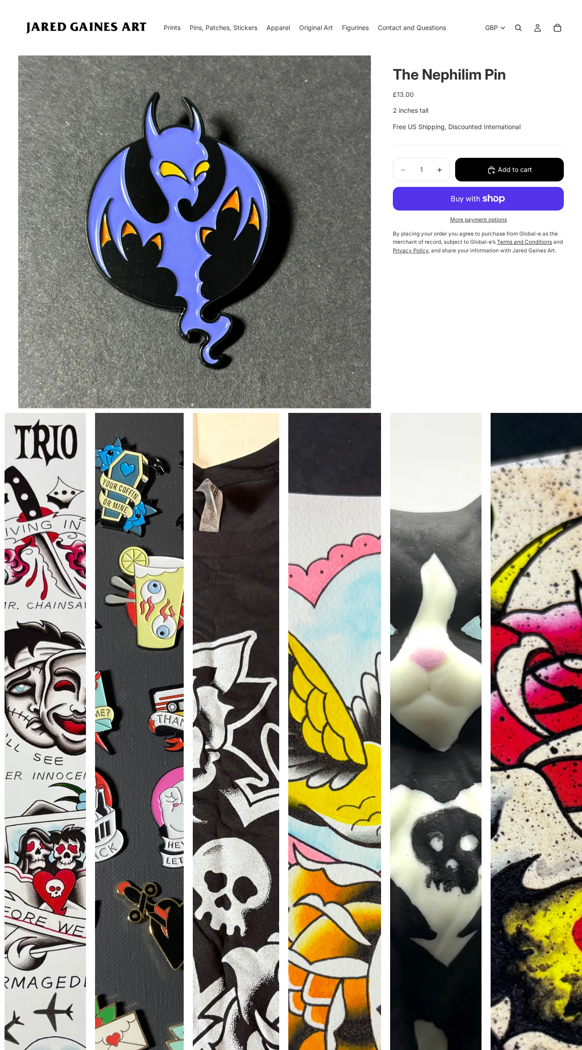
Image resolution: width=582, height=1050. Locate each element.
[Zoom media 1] (194, 231)
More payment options (478, 220)
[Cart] (557, 28)
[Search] (518, 28)
